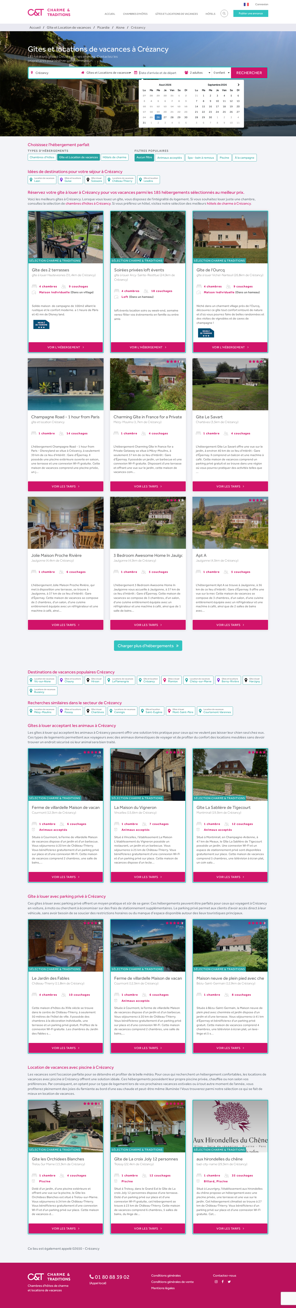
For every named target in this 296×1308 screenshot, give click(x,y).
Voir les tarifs (64, 486)
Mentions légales (163, 1288)
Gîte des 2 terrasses (50, 269)
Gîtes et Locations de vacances (176, 13)
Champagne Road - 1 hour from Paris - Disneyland (77, 416)
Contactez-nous (224, 1275)
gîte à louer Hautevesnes (49, 275)
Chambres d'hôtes (135, 13)
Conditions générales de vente (172, 1282)
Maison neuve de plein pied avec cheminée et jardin (244, 978)
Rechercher (249, 72)
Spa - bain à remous (201, 157)
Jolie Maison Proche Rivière (56, 555)
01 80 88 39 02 (112, 1277)
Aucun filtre (144, 157)
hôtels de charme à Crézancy (229, 203)
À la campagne (244, 157)
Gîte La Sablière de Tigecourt (224, 807)
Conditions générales (166, 1275)
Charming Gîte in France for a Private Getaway (157, 416)
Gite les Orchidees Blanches (58, 1159)
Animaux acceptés (169, 157)
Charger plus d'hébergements (146, 645)
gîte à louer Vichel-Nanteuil (215, 275)
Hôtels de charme (115, 157)
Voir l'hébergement (64, 347)
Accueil (110, 13)
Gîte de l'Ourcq (211, 269)
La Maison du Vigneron (135, 807)
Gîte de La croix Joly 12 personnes (146, 1159)
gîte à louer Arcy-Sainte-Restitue (137, 275)
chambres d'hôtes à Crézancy (88, 203)
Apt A (201, 555)
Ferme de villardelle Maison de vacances (69, 807)
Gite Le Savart (209, 416)
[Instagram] (216, 1281)
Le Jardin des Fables (50, 978)
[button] (246, 4)
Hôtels (210, 13)
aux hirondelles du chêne (220, 1159)
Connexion (261, 4)
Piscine (224, 157)
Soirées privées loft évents (139, 269)
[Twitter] (229, 1281)
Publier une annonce (251, 13)
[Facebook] (222, 1281)
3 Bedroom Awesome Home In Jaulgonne (152, 555)
